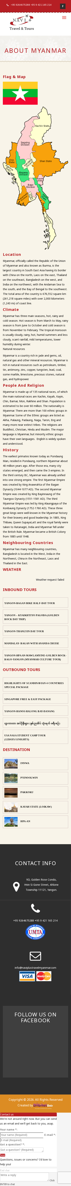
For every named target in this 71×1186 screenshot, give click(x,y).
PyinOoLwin (29, 777)
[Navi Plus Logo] (22, 22)
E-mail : (50, 1135)
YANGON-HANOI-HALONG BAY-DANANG (29, 711)
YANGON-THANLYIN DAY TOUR (24, 631)
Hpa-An (25, 821)
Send (2, 1155)
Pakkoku (27, 792)
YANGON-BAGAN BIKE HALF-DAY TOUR (29, 603)
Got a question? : (12, 1144)
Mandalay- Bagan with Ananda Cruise (31, 643)
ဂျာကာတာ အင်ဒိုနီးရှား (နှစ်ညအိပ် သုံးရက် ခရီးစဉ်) (32, 723)
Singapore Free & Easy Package (27, 699)
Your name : (8, 1129)
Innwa (24, 763)
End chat (4, 1170)
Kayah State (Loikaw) (36, 806)
